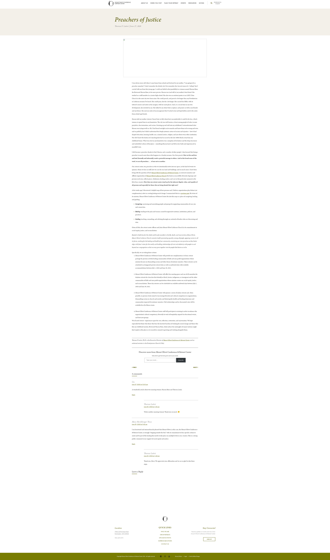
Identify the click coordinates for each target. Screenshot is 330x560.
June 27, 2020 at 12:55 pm (140, 384)
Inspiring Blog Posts (165, 541)
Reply (133, 395)
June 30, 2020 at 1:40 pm (152, 456)
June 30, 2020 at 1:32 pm (152, 407)
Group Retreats (165, 535)
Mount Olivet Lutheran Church (156, 176)
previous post (185, 193)
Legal (185, 556)
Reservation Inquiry (217, 3)
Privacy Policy (178, 556)
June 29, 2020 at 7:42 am (139, 424)
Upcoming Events (165, 538)
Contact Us (165, 544)
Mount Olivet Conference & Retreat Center (165, 173)
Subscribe (181, 360)
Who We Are (165, 531)
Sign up (209, 539)
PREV (135, 367)
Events (183, 3)
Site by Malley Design (194, 556)
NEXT (195, 367)
